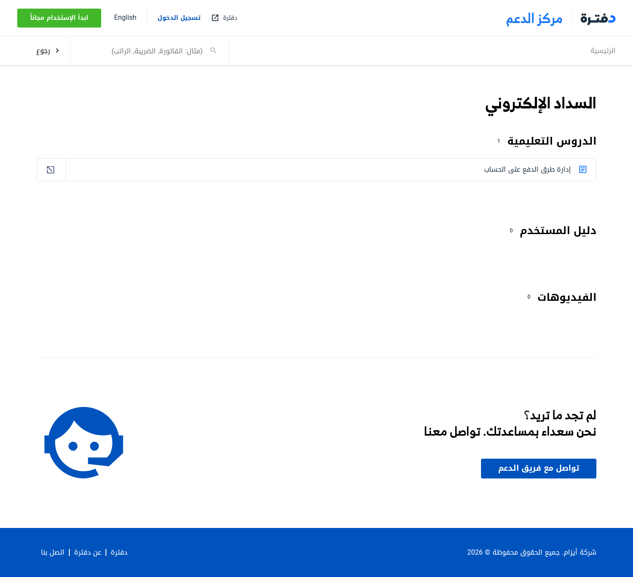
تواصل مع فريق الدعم (538, 468)
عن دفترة (87, 552)
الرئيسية (603, 50)
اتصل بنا (53, 552)
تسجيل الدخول (179, 18)
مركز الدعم (534, 18)
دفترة (119, 552)
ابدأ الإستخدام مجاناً (59, 18)
